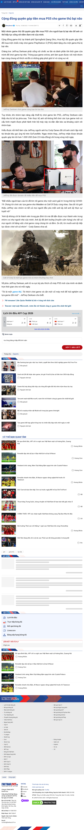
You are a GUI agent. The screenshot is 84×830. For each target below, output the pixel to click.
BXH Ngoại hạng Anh (10, 754)
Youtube (24, 787)
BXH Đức (6, 766)
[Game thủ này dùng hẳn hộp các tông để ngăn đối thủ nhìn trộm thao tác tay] (9, 390)
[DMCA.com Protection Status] (44, 802)
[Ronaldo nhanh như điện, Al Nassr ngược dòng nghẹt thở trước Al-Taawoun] (9, 481)
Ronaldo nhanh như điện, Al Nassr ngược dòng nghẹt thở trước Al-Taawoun (41, 479)
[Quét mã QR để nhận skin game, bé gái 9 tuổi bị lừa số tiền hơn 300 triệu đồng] (9, 378)
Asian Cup (7, 742)
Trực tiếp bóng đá (9, 715)
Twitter (24, 791)
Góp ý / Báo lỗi (72, 347)
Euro (5, 739)
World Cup (7, 737)
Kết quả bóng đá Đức (59, 715)
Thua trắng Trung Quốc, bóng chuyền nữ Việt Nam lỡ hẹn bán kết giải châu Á (45, 502)
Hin (81, 543)
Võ (54, 749)
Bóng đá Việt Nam (24, 2)
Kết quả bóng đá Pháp (60, 717)
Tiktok (24, 796)
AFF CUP (15, 2)
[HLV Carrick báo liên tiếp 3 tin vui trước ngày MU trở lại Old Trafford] (9, 493)
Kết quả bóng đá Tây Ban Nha (62, 712)
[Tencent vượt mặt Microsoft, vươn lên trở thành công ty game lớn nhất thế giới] (9, 402)
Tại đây (47, 790)
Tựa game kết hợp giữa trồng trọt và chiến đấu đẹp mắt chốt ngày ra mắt (43, 423)
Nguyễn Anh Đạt (25, 378)
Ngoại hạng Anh (8, 722)
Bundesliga (7, 732)
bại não (20, 552)
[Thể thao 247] (10, 699)
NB (81, 494)
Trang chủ (4, 13)
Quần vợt (56, 742)
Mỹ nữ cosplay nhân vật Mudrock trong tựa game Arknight (38, 411)
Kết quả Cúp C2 (58, 720)
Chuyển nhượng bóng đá (11, 717)
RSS (23, 794)
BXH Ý (5, 759)
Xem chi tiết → (76, 313)
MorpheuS (23, 366)
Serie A (6, 729)
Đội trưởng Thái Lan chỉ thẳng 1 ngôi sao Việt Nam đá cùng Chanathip (42, 526)
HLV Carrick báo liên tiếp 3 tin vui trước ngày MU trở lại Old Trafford (41, 490)
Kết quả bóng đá (8, 707)
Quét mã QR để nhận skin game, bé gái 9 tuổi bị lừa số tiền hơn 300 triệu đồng (45, 374)
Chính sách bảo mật (38, 787)
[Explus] (42, 338)
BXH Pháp (6, 769)
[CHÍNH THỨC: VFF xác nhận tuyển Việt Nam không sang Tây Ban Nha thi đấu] (9, 518)
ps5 (4, 552)
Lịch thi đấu (7, 2)
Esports (11, 13)
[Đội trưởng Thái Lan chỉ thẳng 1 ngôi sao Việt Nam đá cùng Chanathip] (9, 530)
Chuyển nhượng (56, 2)
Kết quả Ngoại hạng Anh (60, 707)
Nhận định (46, 2)
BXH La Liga (7, 756)
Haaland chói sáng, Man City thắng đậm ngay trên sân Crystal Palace (42, 465)
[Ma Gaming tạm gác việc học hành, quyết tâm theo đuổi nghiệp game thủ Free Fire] (9, 366)
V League (6, 734)
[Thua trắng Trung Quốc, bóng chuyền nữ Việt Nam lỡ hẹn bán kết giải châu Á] (9, 505)
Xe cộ (55, 747)
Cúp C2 (6, 744)
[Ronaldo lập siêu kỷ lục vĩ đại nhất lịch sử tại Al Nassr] (9, 457)
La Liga (6, 727)
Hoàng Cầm (78, 458)
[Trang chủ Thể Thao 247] (1, 2)
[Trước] (4, 322)
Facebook (25, 789)
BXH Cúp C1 (7, 761)
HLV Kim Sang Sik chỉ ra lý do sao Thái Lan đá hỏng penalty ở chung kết (43, 538)
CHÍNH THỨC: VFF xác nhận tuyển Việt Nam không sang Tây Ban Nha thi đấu (44, 514)
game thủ (16, 292)
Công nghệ (12, 777)
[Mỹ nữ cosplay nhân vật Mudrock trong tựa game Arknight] (9, 414)
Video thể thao (8, 720)
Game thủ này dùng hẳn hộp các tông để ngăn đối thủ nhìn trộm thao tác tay (44, 386)
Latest (4, 777)
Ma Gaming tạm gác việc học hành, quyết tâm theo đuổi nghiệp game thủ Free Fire (47, 362)
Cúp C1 (6, 724)
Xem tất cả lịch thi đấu (42, 329)
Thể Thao (65, 2)
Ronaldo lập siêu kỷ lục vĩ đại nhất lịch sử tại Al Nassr (36, 453)
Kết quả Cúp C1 (58, 705)
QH (81, 518)
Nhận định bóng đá (9, 710)
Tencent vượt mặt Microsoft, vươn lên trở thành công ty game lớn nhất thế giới (38, 306)
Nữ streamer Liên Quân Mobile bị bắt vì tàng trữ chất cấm (29, 300)
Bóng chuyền (73, 2)
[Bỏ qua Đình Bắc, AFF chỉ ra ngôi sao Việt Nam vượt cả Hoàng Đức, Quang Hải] (9, 445)
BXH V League (8, 771)
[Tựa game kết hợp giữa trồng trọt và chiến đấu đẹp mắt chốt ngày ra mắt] (9, 426)
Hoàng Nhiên (78, 446)
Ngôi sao (7, 645)
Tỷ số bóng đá (8, 712)
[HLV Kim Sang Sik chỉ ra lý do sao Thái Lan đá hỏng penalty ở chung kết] (9, 542)
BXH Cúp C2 (7, 764)
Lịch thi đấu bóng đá (9, 705)
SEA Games (7, 747)
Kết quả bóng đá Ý (59, 710)
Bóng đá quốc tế (36, 2)
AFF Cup (6, 749)
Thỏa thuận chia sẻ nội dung (40, 784)
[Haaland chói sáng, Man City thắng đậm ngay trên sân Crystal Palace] (9, 469)
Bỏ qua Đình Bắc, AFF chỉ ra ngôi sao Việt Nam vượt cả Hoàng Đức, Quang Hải (44, 442)
